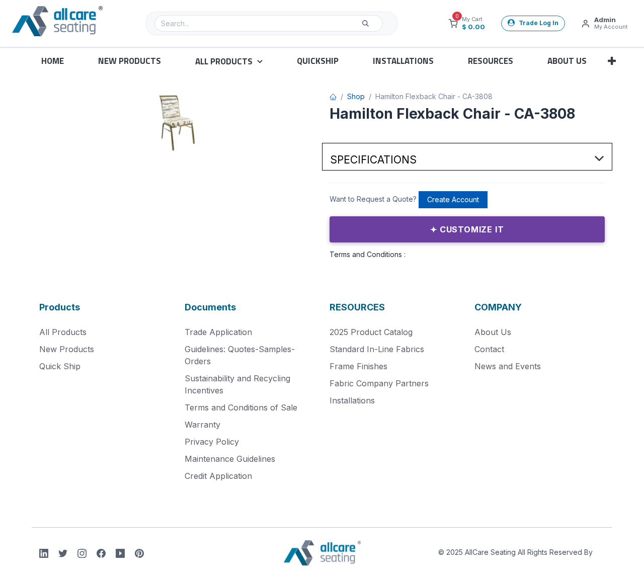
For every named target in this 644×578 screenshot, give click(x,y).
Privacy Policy (212, 442)
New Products (66, 349)
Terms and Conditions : (368, 254)
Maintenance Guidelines (230, 459)
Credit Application (218, 476)
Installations (352, 400)
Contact (489, 349)
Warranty (202, 425)
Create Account (453, 199)
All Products (63, 332)
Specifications (373, 159)
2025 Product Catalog (371, 332)
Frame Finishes (358, 366)
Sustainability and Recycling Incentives (237, 384)
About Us (492, 332)
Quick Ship (59, 366)
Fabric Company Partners (379, 383)
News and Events (507, 366)
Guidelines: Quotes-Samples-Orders (240, 355)
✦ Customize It (467, 229)
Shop (356, 96)
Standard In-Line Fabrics (377, 349)
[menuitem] (52, 61)
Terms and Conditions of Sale (241, 407)
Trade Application (218, 332)
